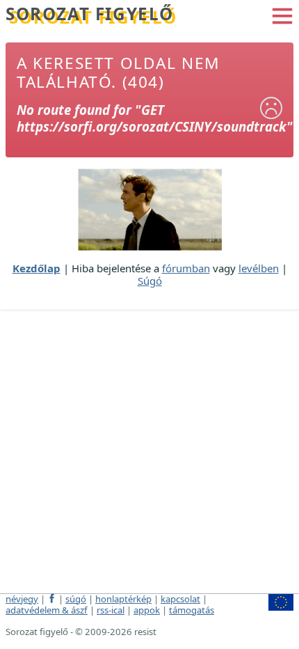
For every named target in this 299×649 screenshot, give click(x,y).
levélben (259, 268)
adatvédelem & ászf (47, 610)
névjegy (22, 599)
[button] (282, 14)
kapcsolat (180, 599)
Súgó (150, 281)
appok (147, 610)
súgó (75, 599)
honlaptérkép (123, 599)
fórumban (186, 268)
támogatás (191, 610)
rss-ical (110, 610)
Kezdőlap (36, 268)
